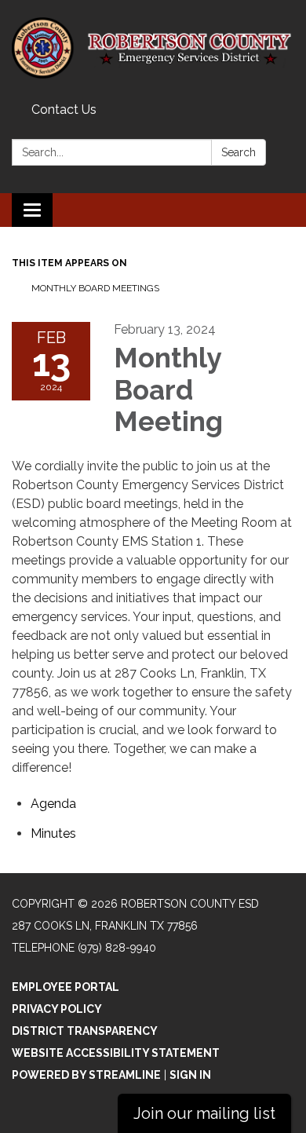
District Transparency (85, 1031)
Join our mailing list (204, 1113)
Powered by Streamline (86, 1075)
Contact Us (64, 109)
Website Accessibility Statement (116, 1053)
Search (238, 152)
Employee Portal (65, 987)
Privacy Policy (57, 1009)
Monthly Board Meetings (95, 288)
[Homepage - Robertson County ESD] (153, 48)
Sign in (190, 1075)
